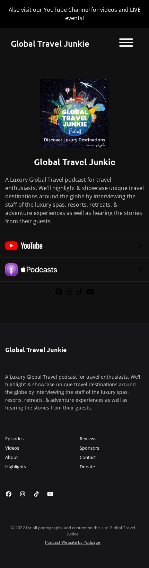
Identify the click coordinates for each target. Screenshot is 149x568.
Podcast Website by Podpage (72, 542)
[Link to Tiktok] (81, 291)
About (11, 457)
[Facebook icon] (8, 494)
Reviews (88, 438)
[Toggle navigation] (126, 43)
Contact (88, 457)
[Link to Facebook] (60, 291)
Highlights (15, 466)
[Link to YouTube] (90, 291)
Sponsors (89, 448)
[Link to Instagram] (70, 291)
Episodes (14, 438)
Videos (12, 448)
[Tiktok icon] (36, 494)
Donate (87, 466)
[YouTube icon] (50, 494)
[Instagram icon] (22, 494)
